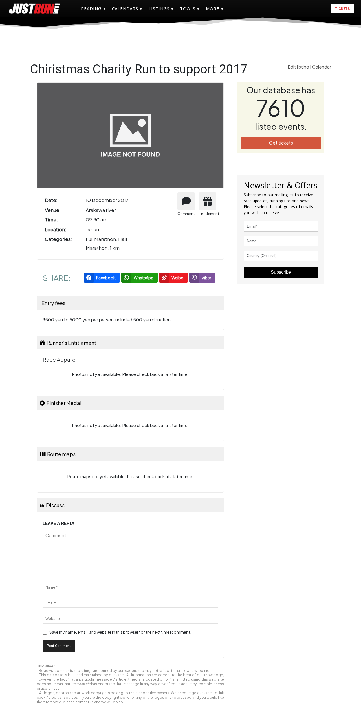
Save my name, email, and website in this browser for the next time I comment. (120, 632)
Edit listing (299, 67)
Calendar (321, 67)
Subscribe (281, 272)
